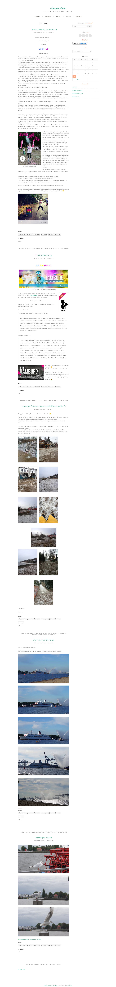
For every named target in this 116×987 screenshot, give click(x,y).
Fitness (33, 248)
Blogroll (37, 16)
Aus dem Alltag (38, 633)
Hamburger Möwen (43, 838)
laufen (39, 250)
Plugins (68, 16)
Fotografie (45, 633)
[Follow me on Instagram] (90, 35)
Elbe (47, 832)
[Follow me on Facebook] (80, 35)
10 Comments (49, 840)
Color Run (49, 248)
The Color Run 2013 (44, 255)
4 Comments (50, 643)
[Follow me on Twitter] (83, 35)
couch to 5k (56, 248)
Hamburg (66, 248)
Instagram (48, 16)
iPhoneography (47, 634)
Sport (48, 250)
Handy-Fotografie (53, 633)
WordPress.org (75, 96)
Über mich (79, 16)
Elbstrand (34, 634)
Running (38, 248)
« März (78, 79)
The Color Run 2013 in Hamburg (43, 29)
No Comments (50, 32)
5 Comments (50, 258)
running (44, 250)
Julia (36, 32)
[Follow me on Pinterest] (86, 35)
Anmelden (74, 87)
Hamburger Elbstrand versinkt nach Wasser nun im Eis (43, 406)
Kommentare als (77, 93)
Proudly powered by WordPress (50, 985)
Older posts (21, 969)
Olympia (65, 832)
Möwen (59, 964)
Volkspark (65, 400)
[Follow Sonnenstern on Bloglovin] (79, 44)
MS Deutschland (58, 832)
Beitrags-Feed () (77, 90)
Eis (65, 633)
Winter (53, 634)
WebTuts (70, 985)
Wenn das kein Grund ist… (43, 640)
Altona (49, 400)
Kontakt (58, 16)
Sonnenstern (58, 8)
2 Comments (50, 409)
